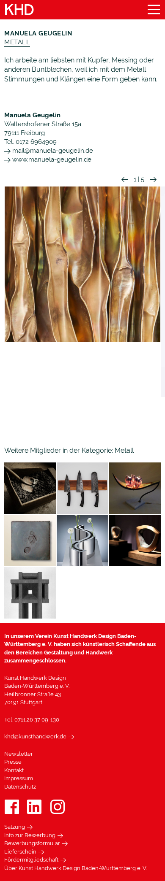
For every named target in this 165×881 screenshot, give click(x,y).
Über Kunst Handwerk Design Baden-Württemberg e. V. (75, 868)
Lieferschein (20, 852)
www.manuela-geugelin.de (51, 159)
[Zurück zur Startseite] (19, 10)
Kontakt (14, 770)
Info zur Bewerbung (29, 835)
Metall (17, 42)
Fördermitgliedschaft (31, 860)
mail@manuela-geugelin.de (52, 150)
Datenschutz (20, 787)
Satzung (14, 827)
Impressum (18, 778)
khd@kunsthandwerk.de (35, 736)
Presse (13, 762)
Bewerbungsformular (32, 843)
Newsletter (18, 754)
